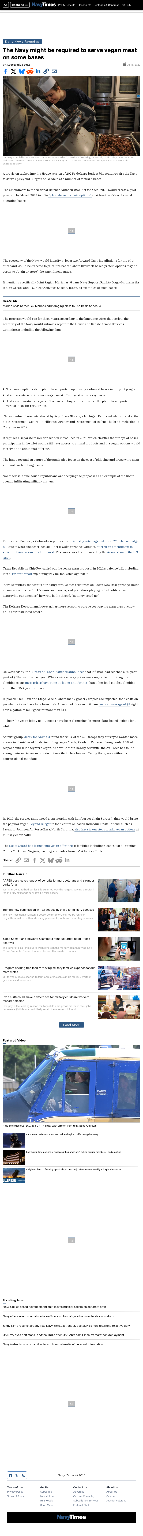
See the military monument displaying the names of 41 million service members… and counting (73, 1151)
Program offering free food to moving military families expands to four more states (49, 969)
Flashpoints (84, 4)
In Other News (14, 874)
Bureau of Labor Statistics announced (58, 672)
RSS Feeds (46, 1500)
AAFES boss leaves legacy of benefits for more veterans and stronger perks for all (48, 882)
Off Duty (126, 4)
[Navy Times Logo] (44, 4)
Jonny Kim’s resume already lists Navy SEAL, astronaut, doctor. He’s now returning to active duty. (66, 1325)
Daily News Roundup (22, 41)
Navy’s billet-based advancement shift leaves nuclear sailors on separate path (54, 1306)
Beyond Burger (40, 824)
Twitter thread (21, 574)
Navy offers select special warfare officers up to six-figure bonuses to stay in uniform (58, 1316)
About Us (111, 1491)
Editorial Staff (81, 1505)
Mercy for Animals (36, 737)
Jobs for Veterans (116, 1500)
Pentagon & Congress (106, 4)
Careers (110, 1496)
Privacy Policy (15, 1491)
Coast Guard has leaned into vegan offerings (41, 846)
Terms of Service (16, 1496)
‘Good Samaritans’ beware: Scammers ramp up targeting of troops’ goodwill (47, 940)
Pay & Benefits (66, 4)
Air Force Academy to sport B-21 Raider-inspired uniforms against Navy (62, 1134)
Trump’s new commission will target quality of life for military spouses (48, 909)
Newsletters (47, 1496)
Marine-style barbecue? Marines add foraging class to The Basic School (50, 306)
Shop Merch (47, 1505)
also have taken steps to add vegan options (104, 829)
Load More (71, 1024)
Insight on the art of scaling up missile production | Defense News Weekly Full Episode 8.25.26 (73, 1169)
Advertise (78, 1491)
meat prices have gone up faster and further (56, 683)
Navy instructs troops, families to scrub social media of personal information (53, 1344)
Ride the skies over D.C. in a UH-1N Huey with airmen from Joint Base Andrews (49, 1125)
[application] (71, 1084)
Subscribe (46, 1491)
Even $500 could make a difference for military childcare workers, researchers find (46, 999)
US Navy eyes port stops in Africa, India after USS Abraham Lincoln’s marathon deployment (63, 1334)
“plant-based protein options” (70, 195)
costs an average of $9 (114, 704)
